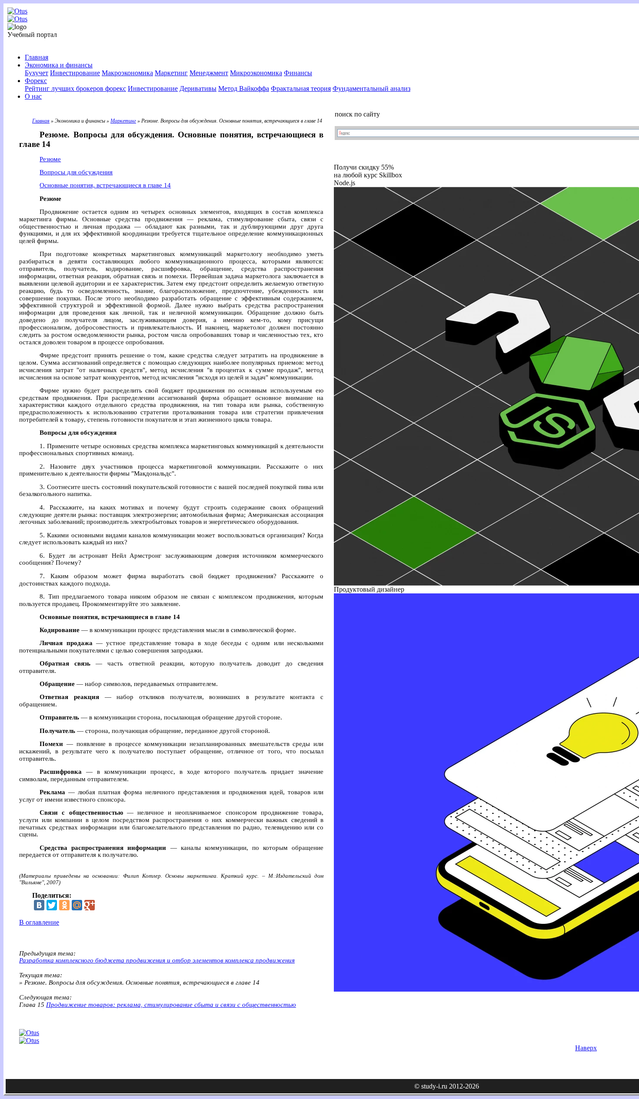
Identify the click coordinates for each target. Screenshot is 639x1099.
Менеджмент (209, 73)
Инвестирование (75, 73)
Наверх (586, 1048)
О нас (33, 96)
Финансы (298, 73)
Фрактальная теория (301, 88)
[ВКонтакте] (39, 905)
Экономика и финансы (59, 65)
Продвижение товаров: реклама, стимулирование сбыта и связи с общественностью (171, 1004)
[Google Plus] (89, 905)
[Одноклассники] (64, 905)
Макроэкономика (127, 73)
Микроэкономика (256, 73)
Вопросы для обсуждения (76, 172)
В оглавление (39, 922)
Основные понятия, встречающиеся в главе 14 (105, 185)
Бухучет (36, 73)
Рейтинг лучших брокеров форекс (75, 88)
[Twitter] (52, 905)
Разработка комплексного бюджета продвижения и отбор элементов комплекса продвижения (157, 960)
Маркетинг (171, 73)
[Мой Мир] (77, 905)
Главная (36, 57)
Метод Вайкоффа (243, 88)
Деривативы (198, 88)
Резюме (50, 159)
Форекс (36, 80)
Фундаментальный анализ (371, 88)
